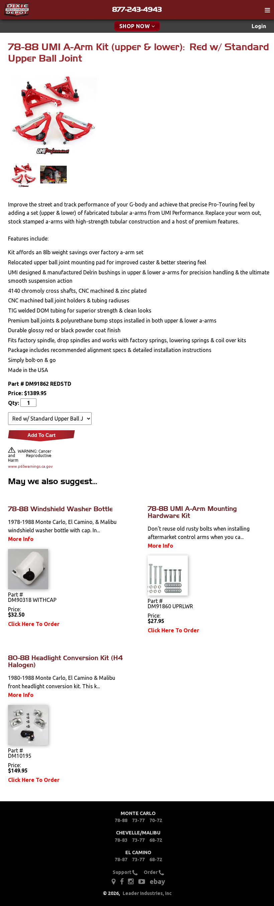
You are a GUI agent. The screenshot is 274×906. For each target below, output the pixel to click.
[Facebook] (122, 881)
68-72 (155, 840)
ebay (157, 881)
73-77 (138, 820)
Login (259, 26)
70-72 (155, 820)
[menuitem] (259, 26)
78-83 (121, 840)
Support (122, 872)
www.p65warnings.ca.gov (29, 466)
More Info (20, 539)
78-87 (121, 859)
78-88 (121, 820)
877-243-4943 (137, 9)
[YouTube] (141, 881)
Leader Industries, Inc (147, 893)
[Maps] (113, 881)
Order (151, 872)
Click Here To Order (33, 624)
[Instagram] (131, 881)
